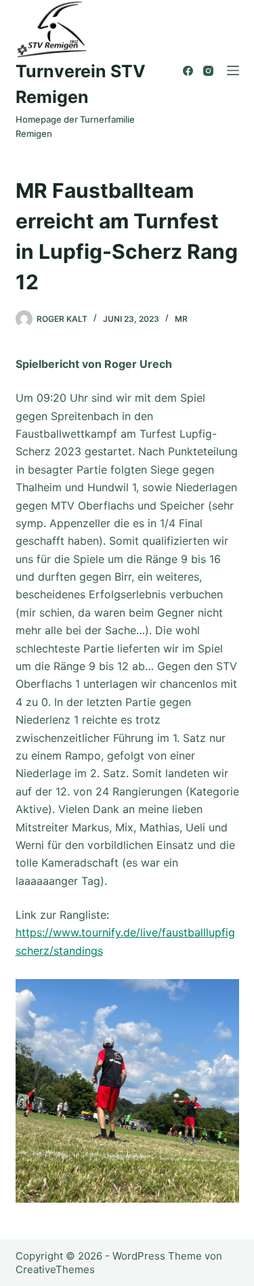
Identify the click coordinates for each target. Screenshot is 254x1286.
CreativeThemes (55, 1269)
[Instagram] (208, 71)
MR (181, 319)
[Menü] (233, 70)
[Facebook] (188, 71)
